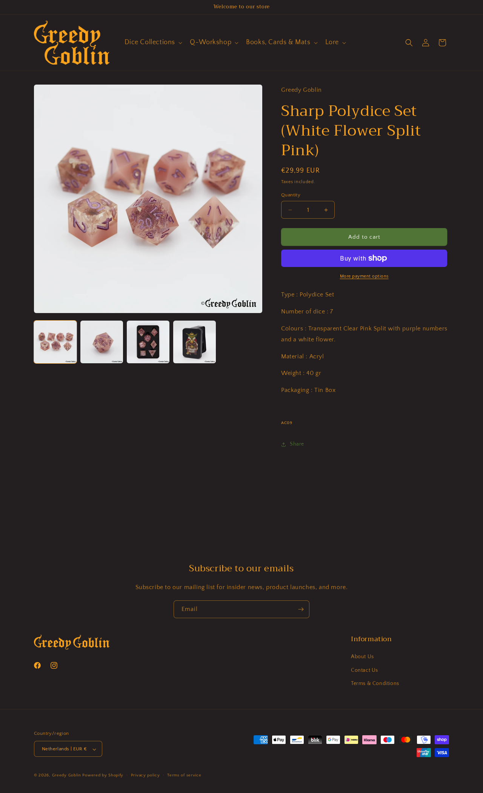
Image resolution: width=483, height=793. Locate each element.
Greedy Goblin (66, 775)
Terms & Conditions (375, 683)
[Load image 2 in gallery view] (101, 342)
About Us (362, 657)
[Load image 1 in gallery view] (55, 342)
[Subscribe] (300, 609)
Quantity (290, 194)
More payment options (364, 276)
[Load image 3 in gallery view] (148, 342)
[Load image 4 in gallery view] (194, 342)
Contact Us (364, 670)
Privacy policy (145, 775)
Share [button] (297, 444)
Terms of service (184, 775)
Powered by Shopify (102, 775)
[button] (153, 42)
